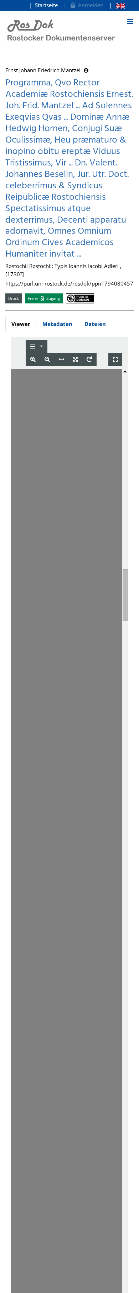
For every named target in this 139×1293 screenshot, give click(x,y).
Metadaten (57, 323)
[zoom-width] (61, 359)
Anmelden (89, 5)
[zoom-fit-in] (75, 359)
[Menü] (130, 21)
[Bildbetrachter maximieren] (115, 359)
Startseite (46, 5)
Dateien (95, 323)
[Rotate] (89, 359)
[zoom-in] (33, 359)
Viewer (20, 323)
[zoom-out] (47, 359)
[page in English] (117, 5)
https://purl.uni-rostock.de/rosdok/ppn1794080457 (69, 283)
